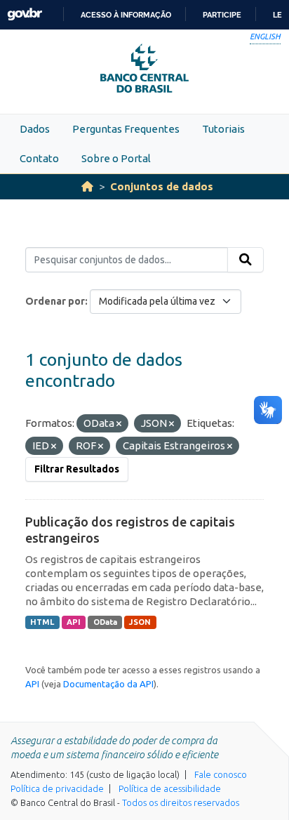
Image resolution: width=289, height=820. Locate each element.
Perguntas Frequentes (126, 129)
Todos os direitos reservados (180, 802)
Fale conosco (220, 774)
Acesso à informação (126, 15)
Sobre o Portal (116, 158)
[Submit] (245, 259)
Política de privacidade (57, 788)
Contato (39, 158)
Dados (35, 129)
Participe (222, 15)
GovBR (24, 14)
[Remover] (118, 424)
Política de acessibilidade (170, 788)
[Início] (87, 186)
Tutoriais (223, 129)
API (74, 622)
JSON (140, 622)
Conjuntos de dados (161, 186)
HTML (42, 622)
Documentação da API (108, 684)
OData (105, 622)
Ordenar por (55, 301)
